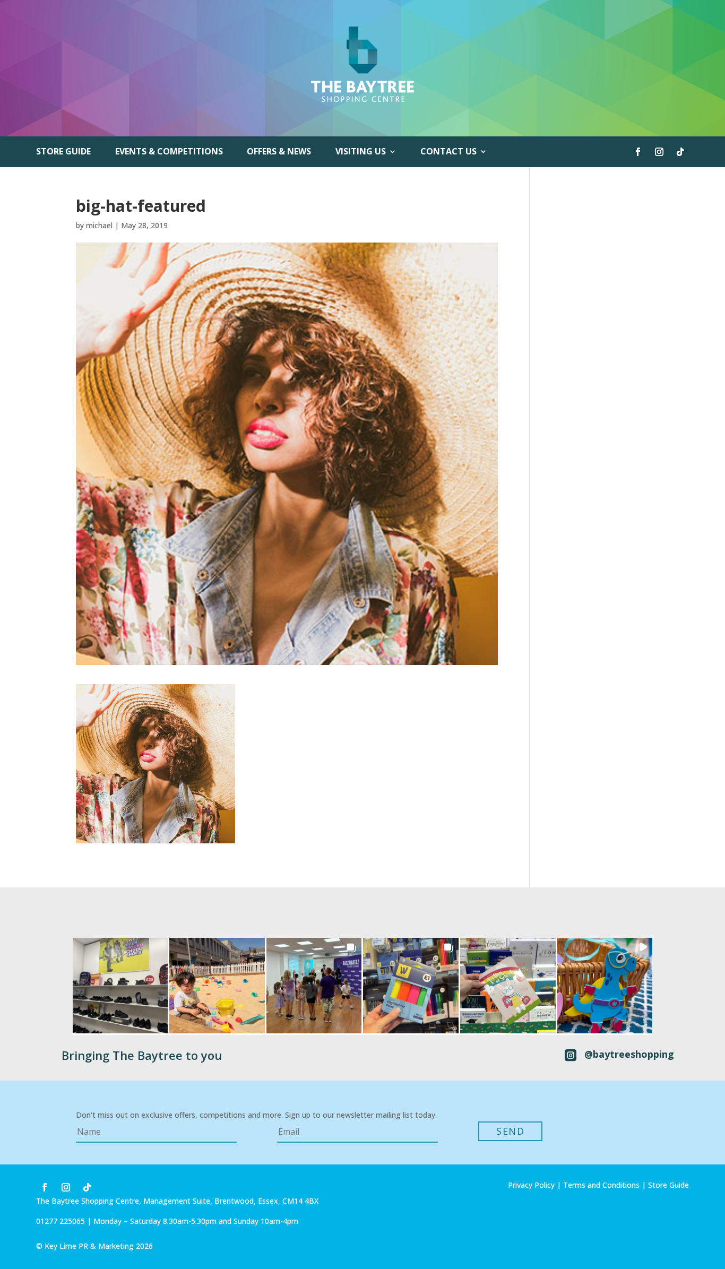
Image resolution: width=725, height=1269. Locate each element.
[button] (120, 985)
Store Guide (63, 152)
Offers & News (279, 152)
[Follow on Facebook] (637, 151)
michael (99, 225)
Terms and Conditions (601, 1185)
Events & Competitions (169, 152)
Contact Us (448, 152)
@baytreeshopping (629, 1054)
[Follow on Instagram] (659, 151)
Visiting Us (360, 152)
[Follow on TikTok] (680, 151)
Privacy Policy (531, 1185)
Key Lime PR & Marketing (90, 1246)
